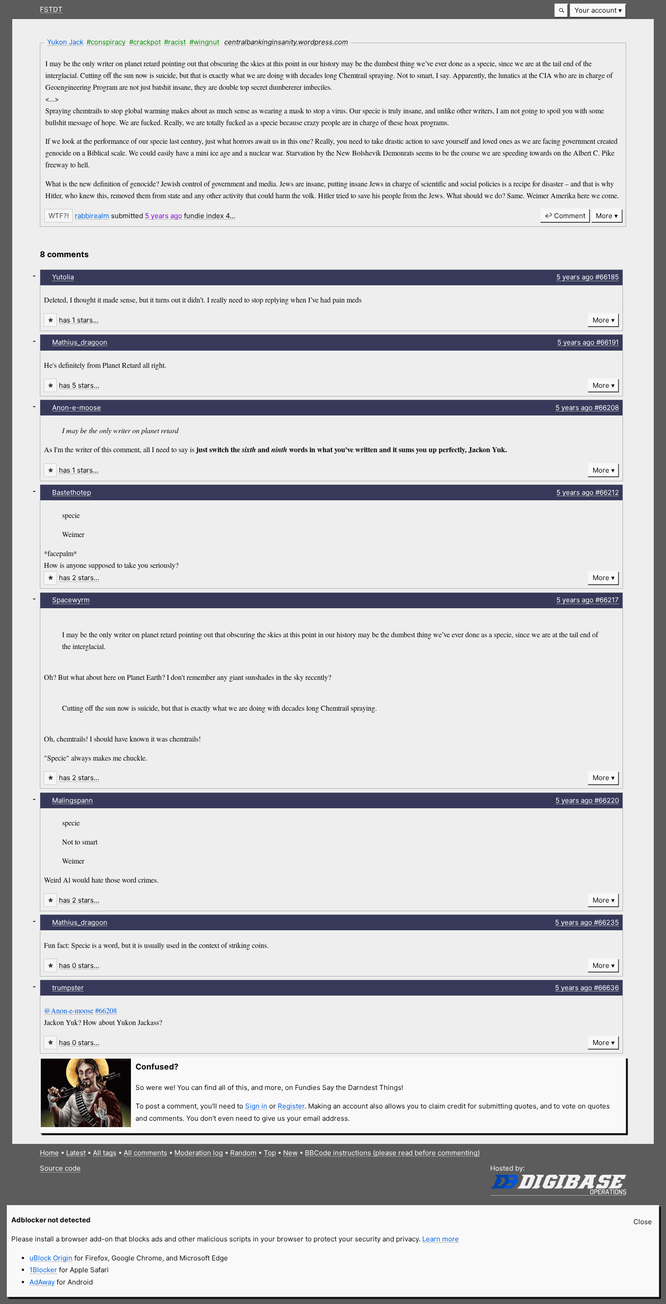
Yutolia (63, 277)
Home (49, 1152)
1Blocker (43, 1269)
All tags (104, 1152)
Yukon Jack (65, 42)
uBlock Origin (50, 1258)
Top (270, 1152)
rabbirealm (92, 215)
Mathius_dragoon (79, 342)
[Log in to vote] (58, 216)
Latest (76, 1152)
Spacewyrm (71, 600)
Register (291, 1106)
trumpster (68, 987)
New (290, 1152)
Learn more (440, 1239)
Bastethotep (71, 492)
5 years (163, 215)
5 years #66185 (587, 277)
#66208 (106, 1010)
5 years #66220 (587, 800)
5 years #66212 (587, 492)
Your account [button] (595, 10)
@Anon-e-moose (68, 1010)
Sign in (256, 1106)
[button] (561, 11)
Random (243, 1152)
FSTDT (51, 9)
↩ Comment (565, 215)
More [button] (604, 215)
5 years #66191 (588, 342)
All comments (145, 1152)
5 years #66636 (587, 987)
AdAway (42, 1282)
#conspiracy (106, 42)
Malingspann (72, 800)
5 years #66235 (587, 922)
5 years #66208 (587, 407)
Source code (60, 1168)
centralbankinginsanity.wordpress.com (286, 42)
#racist (175, 42)
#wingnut (204, 42)
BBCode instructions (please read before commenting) (392, 1152)
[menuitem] (598, 11)
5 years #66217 (587, 600)
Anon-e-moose (76, 407)
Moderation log (198, 1152)
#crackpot (145, 42)
